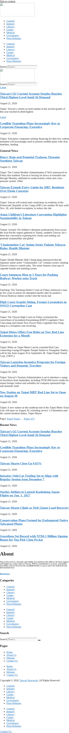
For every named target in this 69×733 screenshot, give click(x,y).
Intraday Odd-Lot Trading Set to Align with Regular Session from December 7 (29, 477)
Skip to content (7, 1)
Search (3, 66)
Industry (10, 23)
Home (9, 652)
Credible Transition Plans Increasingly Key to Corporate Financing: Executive (30, 125)
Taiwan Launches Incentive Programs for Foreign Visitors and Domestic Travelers (32, 363)
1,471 (29, 418)
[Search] (39, 640)
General (10, 21)
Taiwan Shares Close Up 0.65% (21, 463)
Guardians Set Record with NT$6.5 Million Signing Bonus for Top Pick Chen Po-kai (34, 537)
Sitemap (10, 658)
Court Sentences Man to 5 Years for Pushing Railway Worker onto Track (29, 276)
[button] (3, 87)
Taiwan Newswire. (29, 680)
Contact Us (12, 660)
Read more (5, 574)
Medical (10, 32)
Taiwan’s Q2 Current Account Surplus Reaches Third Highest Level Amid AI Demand (31, 95)
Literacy (10, 26)
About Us (11, 655)
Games (9, 29)
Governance (12, 35)
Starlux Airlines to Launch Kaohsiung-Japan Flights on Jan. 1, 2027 (30, 493)
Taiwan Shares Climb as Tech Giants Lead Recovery (34, 507)
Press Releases (13, 38)
